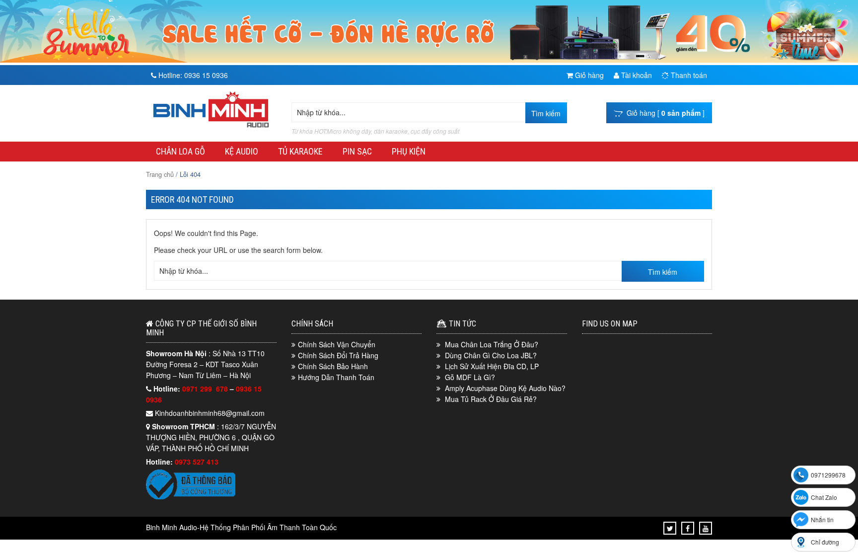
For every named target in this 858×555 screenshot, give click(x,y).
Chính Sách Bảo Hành (333, 366)
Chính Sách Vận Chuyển (336, 344)
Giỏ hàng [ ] (664, 113)
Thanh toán (688, 75)
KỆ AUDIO (241, 151)
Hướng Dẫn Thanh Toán (336, 377)
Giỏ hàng (588, 75)
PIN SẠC (357, 151)
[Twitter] (670, 528)
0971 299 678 (206, 389)
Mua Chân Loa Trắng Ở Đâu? (491, 344)
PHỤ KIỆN (409, 151)
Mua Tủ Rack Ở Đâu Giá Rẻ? (491, 399)
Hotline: (192, 75)
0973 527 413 (196, 462)
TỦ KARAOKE (300, 151)
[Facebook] (688, 528)
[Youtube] (706, 528)
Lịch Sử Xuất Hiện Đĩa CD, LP (492, 366)
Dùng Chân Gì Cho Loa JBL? (491, 355)
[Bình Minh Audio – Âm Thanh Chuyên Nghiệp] (211, 128)
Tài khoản (635, 75)
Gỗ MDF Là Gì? (470, 377)
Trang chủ (160, 174)
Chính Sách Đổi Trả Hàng (338, 355)
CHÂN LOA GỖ (180, 151)
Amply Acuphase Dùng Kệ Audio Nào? (505, 388)
